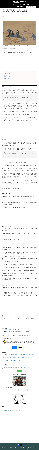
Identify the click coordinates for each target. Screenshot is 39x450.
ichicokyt (8, 340)
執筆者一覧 (29, 447)
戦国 (13, 4)
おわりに (5, 81)
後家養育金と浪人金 (7, 76)
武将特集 (28, 4)
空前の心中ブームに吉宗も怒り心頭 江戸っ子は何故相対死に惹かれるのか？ (17, 355)
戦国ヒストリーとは (5, 447)
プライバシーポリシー (14, 447)
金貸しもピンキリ (7, 73)
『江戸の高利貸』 (9, 329)
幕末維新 (20, 4)
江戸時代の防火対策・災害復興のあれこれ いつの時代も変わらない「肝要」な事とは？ (19, 354)
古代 (7, 4)
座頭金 (5, 75)
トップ (4, 4)
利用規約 (20, 447)
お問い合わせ (34, 447)
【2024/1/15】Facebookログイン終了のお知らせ (11, 410)
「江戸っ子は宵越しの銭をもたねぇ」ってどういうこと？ (13, 360)
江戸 (16, 4)
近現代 (24, 4)
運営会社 (24, 447)
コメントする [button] (19, 370)
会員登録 (17, 6)
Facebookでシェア (14, 347)
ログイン (21, 6)
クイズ (32, 4)
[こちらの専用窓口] (23, 367)
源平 (10, 4)
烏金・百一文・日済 (7, 78)
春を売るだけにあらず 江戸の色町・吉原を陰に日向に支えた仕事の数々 (16, 357)
